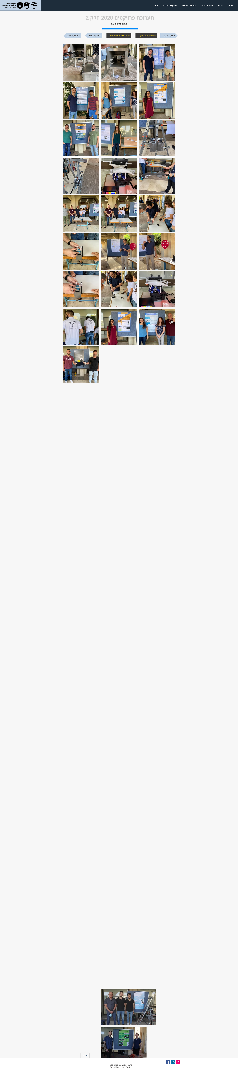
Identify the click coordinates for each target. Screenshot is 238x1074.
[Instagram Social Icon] (178, 1062)
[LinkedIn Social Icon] (173, 1062)
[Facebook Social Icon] (168, 1062)
